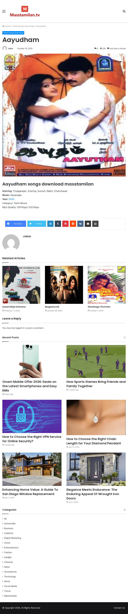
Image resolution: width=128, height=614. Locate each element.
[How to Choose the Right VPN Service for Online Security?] (32, 416)
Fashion (8, 552)
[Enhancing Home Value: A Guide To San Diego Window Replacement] (32, 469)
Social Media (10, 586)
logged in (19, 328)
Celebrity (8, 533)
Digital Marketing (12, 538)
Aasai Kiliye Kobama (14, 306)
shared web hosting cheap (50, 608)
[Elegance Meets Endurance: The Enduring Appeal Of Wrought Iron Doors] (96, 469)
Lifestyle (8, 562)
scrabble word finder (44, 608)
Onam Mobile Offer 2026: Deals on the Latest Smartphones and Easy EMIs (29, 386)
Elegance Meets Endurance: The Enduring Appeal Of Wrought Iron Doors (92, 493)
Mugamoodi (52, 306)
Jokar (10, 48)
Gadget (8, 557)
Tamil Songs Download (23, 26)
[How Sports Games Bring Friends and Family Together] (96, 361)
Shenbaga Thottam (99, 306)
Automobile (9, 523)
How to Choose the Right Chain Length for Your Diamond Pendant (93, 441)
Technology (10, 576)
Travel (7, 591)
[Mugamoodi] (64, 285)
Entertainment (11, 547)
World (7, 581)
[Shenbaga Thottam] (107, 285)
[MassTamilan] (25, 11)
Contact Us (119, 608)
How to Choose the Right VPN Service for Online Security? (31, 439)
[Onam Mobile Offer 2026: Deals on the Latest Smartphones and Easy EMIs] (32, 361)
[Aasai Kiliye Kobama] (21, 285)
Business (8, 528)
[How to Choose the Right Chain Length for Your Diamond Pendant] (96, 417)
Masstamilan (10, 596)
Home (7, 26)
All (5, 518)
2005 (11, 199)
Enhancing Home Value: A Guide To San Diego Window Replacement (30, 491)
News (7, 567)
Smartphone (10, 571)
